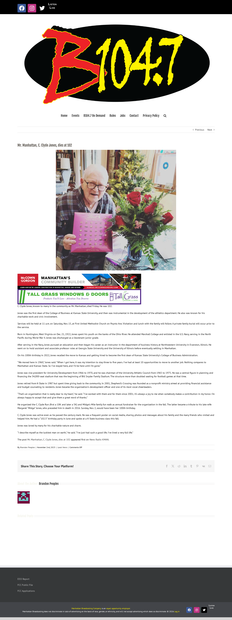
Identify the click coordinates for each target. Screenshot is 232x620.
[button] (165, 115)
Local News (62, 447)
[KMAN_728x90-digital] (79, 275)
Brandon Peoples (27, 447)
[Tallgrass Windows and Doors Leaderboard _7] (79, 290)
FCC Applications (26, 590)
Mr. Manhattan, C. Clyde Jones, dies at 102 (48, 439)
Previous (199, 129)
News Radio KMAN (99, 439)
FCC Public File (25, 584)
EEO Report (23, 579)
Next (209, 129)
